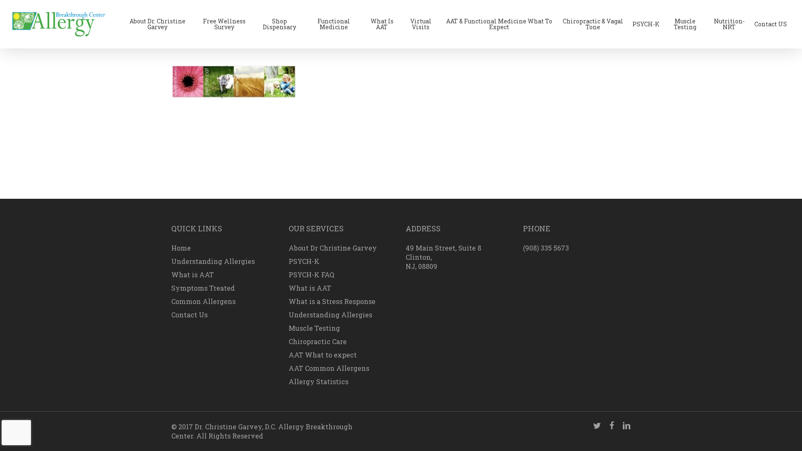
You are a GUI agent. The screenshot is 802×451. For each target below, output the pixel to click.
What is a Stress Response (332, 301)
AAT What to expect (323, 354)
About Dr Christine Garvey (333, 247)
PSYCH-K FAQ (311, 274)
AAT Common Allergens (329, 368)
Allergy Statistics (318, 381)
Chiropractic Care (318, 341)
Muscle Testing (314, 328)
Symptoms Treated (203, 288)
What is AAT (192, 274)
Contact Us (189, 314)
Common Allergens (203, 301)
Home (181, 247)
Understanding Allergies (213, 261)
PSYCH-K (304, 261)
